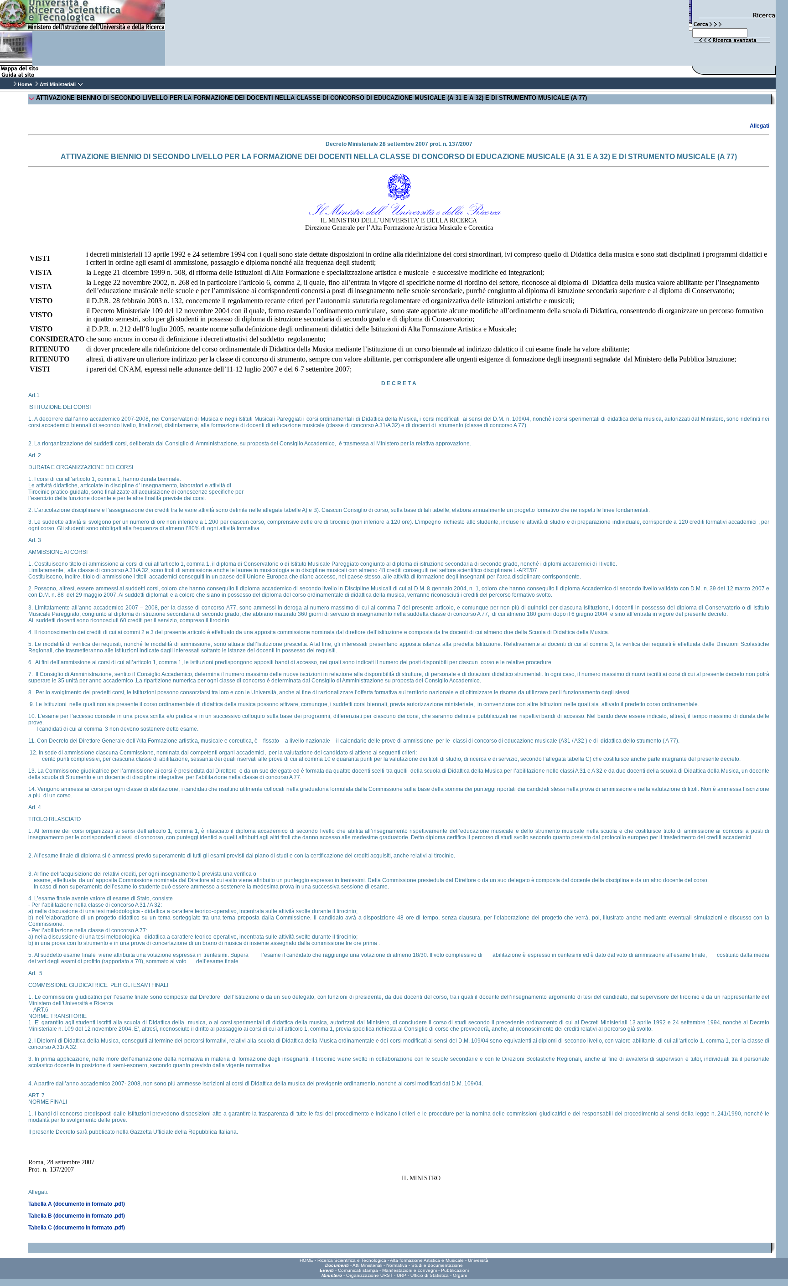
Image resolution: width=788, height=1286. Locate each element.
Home (25, 84)
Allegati (759, 126)
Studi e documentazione (437, 1265)
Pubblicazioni (455, 1270)
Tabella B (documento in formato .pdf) (76, 1216)
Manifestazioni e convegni (409, 1270)
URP (401, 1275)
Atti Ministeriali (367, 1265)
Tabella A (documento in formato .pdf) (76, 1204)
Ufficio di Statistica (429, 1275)
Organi (460, 1275)
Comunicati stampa (358, 1270)
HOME (306, 1260)
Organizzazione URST (369, 1275)
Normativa (396, 1265)
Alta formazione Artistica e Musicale (427, 1260)
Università (478, 1260)
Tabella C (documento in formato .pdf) (76, 1227)
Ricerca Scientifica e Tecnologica (351, 1260)
